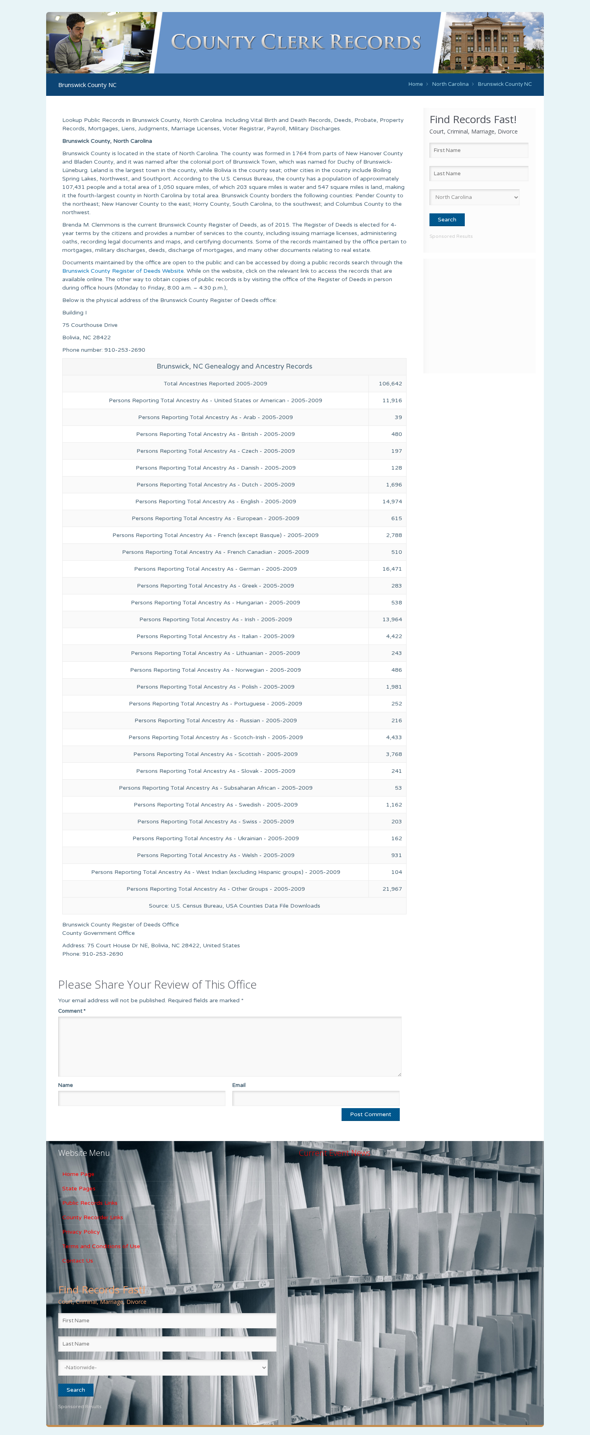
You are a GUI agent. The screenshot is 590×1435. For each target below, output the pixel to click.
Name (65, 1085)
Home (416, 84)
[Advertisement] (479, 315)
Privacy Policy (81, 1231)
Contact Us (77, 1260)
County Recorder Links (92, 1217)
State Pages (79, 1188)
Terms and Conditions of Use (101, 1246)
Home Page (78, 1174)
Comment (71, 1011)
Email (239, 1085)
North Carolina (450, 84)
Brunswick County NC (505, 84)
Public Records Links (90, 1203)
